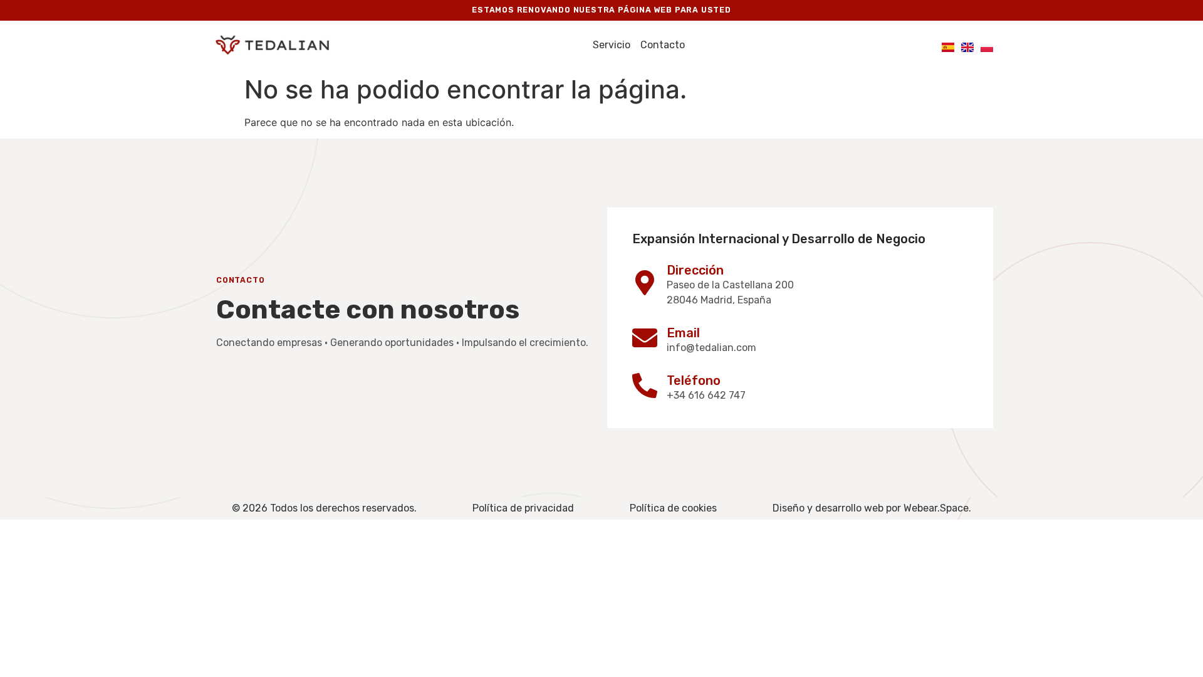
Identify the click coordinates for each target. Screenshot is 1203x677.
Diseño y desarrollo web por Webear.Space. (872, 508)
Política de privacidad (523, 508)
